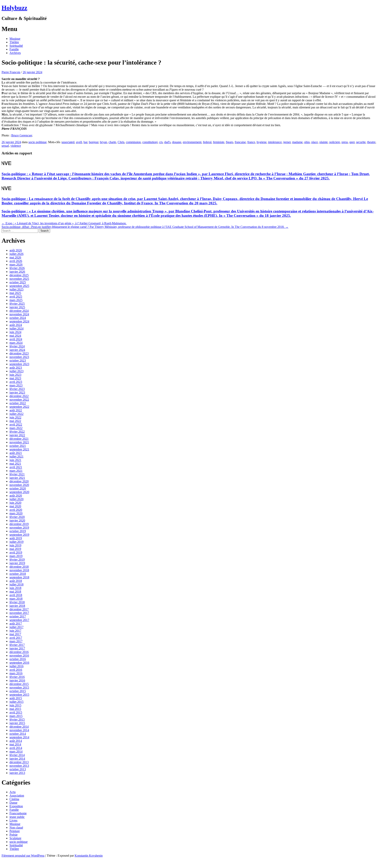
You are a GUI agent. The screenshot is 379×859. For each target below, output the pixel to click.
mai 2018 (15, 591)
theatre (371, 142)
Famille (14, 49)
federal (207, 142)
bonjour (93, 142)
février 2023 (17, 389)
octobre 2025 (17, 282)
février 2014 (17, 755)
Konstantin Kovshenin (89, 855)
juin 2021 (15, 460)
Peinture (14, 831)
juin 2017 (15, 630)
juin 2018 (15, 588)
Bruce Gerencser (21, 135)
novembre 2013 (19, 765)
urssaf (5, 145)
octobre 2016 (17, 659)
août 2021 (15, 453)
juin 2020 (15, 502)
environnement (192, 142)
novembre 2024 (19, 314)
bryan (103, 142)
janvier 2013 (17, 772)
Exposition (16, 806)
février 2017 (17, 645)
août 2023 (15, 367)
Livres (13, 820)
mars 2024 (16, 342)
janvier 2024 (17, 349)
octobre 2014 (17, 733)
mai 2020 (15, 506)
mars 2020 (16, 513)
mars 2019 (16, 556)
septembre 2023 (19, 364)
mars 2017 (16, 641)
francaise (240, 142)
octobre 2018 (17, 573)
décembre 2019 (19, 524)
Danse (13, 802)
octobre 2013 (17, 769)
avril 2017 (15, 637)
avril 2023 (15, 381)
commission (133, 142)
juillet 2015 (16, 701)
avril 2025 (15, 296)
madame (297, 142)
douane (176, 142)
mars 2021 (16, 470)
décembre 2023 (19, 353)
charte (112, 142)
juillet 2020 (16, 499)
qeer (352, 142)
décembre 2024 (19, 310)
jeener (287, 142)
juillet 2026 (16, 254)
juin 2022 (15, 417)
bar (85, 142)
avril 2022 (15, 424)
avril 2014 (15, 748)
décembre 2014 (19, 726)
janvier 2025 (17, 307)
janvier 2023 (17, 392)
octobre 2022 (17, 403)
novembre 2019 (19, 527)
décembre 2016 (19, 652)
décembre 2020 (19, 481)
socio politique (37, 142)
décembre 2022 (19, 396)
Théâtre (14, 42)
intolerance (275, 142)
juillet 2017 (16, 627)
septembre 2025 (19, 286)
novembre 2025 (19, 278)
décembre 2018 (19, 566)
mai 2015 (15, 709)
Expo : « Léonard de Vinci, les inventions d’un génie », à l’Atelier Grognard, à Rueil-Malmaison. (64, 223)
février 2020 (17, 517)
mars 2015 (16, 716)
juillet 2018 (16, 584)
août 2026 (15, 250)
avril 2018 (15, 595)
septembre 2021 (19, 449)
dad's (167, 142)
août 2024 (15, 325)
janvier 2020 (17, 520)
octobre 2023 (17, 360)
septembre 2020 (19, 492)
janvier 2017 (17, 648)
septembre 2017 (19, 620)
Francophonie (18, 813)
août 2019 (15, 538)
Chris (121, 142)
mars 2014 (16, 751)
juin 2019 (15, 545)
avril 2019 (15, 552)
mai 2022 (15, 421)
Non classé (16, 827)
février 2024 (17, 346)
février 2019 (17, 559)
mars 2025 (16, 300)
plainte (323, 142)
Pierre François (11, 72)
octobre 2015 (17, 691)
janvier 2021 (17, 477)
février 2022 (17, 431)
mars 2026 (16, 264)
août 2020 (15, 495)
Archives (15, 53)
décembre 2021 (19, 438)
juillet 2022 (16, 413)
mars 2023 (16, 385)
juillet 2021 (16, 456)
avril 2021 (15, 467)
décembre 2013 (19, 762)
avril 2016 (15, 669)
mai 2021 (15, 463)
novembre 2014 (19, 730)
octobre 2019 (17, 531)
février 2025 (17, 303)
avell (79, 142)
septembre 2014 (19, 737)
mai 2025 (15, 293)
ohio (307, 142)
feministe (218, 142)
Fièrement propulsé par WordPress (23, 855)
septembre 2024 (19, 321)
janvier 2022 (17, 435)
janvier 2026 (17, 271)
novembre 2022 (19, 399)
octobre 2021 (17, 445)
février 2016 (17, 677)
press (344, 142)
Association (16, 795)
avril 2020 (15, 509)
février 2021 (17, 474)
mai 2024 (15, 335)
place (314, 142)
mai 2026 (15, 257)
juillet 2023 (16, 371)
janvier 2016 (17, 680)
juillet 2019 (16, 541)
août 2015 (15, 698)
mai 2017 (15, 634)
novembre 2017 (19, 613)
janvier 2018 (17, 605)
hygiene (261, 142)
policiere (334, 142)
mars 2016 (16, 673)
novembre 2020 (19, 485)
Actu (12, 792)
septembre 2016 (19, 662)
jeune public (17, 817)
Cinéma (14, 799)
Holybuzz (14, 7)
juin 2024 (15, 332)
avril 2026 (15, 261)
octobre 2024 (17, 318)
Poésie (13, 834)
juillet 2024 (16, 328)
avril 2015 (15, 712)
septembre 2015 (19, 694)
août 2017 (15, 623)
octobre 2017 (17, 616)
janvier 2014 (17, 758)
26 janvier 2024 (32, 72)
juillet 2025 (16, 289)
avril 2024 (15, 339)
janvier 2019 (17, 563)
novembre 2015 (19, 687)
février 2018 (17, 602)
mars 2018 (16, 598)
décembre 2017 (19, 609)
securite (361, 142)
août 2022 (15, 410)
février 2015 (17, 719)
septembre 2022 (19, 406)
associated (68, 142)
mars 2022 (16, 428)
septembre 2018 (19, 577)
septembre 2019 (19, 534)
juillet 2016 (16, 666)
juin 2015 (15, 705)
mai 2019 (15, 549)
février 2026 (17, 268)
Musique (14, 38)
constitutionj (150, 142)
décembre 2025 (19, 275)
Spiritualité (16, 45)
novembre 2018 (19, 570)
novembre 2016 (19, 655)
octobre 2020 (17, 488)
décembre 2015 (19, 684)
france (251, 142)
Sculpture (15, 838)
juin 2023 (15, 374)
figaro (229, 142)
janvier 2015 (17, 723)
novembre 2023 (19, 357)
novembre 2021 (19, 442)
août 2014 (15, 740)
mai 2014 (15, 744)
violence (15, 145)
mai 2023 (15, 378)
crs (161, 142)
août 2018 (15, 581)
